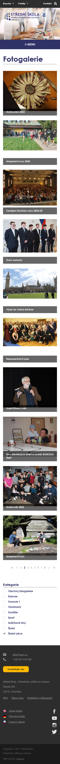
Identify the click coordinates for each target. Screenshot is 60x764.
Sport (11, 617)
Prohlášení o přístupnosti (39, 698)
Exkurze (12, 596)
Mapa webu (18, 698)
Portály (21, 3)
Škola (11, 628)
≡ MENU (30, 44)
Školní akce (15, 633)
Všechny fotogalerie (20, 591)
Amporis (20, 758)
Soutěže (13, 612)
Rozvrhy (7, 3)
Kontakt (47, 3)
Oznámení (14, 606)
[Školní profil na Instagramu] (54, 726)
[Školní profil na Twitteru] (54, 733)
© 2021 (16, 749)
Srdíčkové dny (17, 622)
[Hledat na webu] (55, 4)
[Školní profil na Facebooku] (54, 712)
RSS (5, 698)
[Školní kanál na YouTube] (54, 719)
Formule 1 (14, 601)
